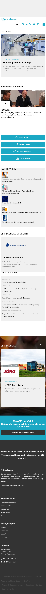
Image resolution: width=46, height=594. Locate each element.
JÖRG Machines (14, 385)
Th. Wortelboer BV (12, 257)
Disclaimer (30, 585)
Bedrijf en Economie (11, 59)
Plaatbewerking (12, 382)
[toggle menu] (43, 25)
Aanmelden (5, 527)
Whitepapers (9, 169)
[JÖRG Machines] (10, 371)
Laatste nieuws (9, 273)
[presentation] (40, 345)
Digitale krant (25, 144)
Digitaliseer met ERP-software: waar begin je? (18, 222)
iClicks (39, 577)
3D (2, 515)
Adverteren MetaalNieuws (11, 581)
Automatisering (8, 302)
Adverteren (25, 158)
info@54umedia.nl (9, 562)
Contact (4, 537)
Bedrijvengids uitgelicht (14, 234)
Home (3, 31)
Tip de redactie (25, 137)
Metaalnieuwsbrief (24, 151)
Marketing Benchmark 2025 (11, 203)
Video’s (3, 534)
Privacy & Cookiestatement (12, 585)
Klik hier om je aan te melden (23, 432)
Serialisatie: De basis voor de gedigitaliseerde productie (21, 213)
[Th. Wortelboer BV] (16, 255)
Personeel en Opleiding (11, 311)
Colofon (27, 581)
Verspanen (6, 279)
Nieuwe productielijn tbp (17, 62)
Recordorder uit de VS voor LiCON (14, 282)
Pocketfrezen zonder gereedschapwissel (16, 298)
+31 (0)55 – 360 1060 (10, 559)
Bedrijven (4, 531)
